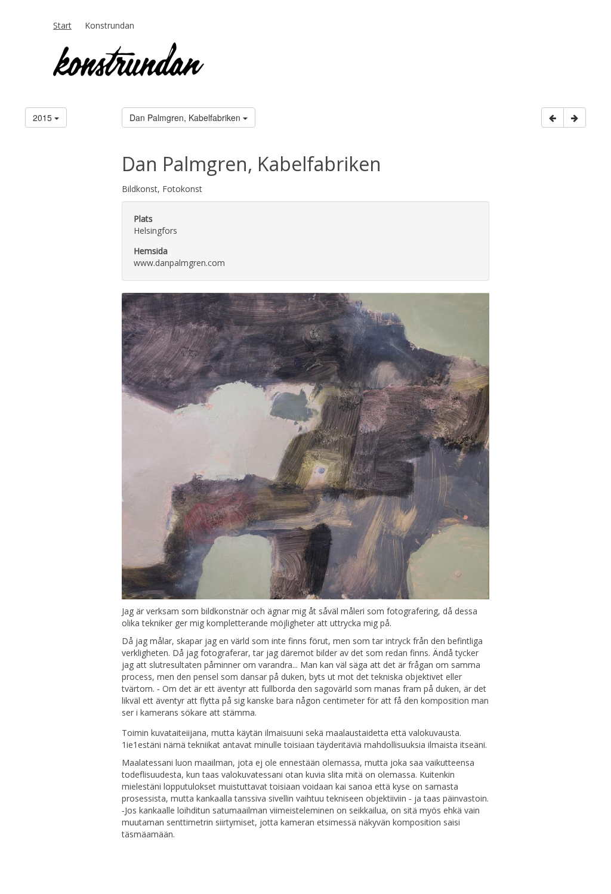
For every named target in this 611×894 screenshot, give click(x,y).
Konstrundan (109, 25)
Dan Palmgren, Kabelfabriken (186, 117)
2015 (43, 117)
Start (62, 25)
